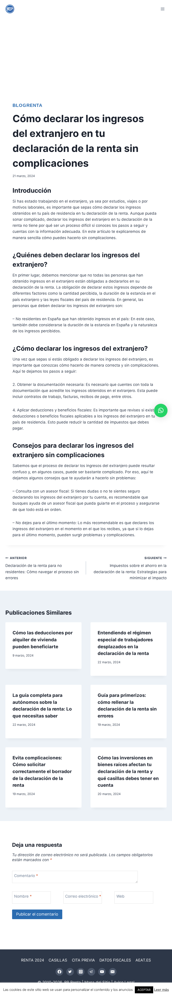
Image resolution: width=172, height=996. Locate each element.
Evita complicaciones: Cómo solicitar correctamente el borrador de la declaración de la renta (42, 771)
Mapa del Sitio (97, 982)
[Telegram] (91, 972)
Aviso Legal (124, 982)
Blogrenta (27, 105)
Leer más (161, 989)
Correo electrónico (83, 896)
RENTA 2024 (32, 960)
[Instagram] (80, 972)
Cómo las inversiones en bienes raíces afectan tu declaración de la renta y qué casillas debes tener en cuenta (128, 771)
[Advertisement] (86, 51)
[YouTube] (102, 972)
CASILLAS (58, 960)
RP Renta (72, 982)
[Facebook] (59, 972)
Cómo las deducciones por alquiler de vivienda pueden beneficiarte (43, 639)
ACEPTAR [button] (144, 990)
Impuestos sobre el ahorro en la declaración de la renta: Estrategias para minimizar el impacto (130, 568)
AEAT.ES (143, 960)
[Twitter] (70, 972)
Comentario (26, 875)
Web (120, 896)
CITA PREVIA (83, 960)
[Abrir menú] (162, 8)
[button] (161, 410)
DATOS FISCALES (115, 960)
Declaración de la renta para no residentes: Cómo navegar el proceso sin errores (42, 568)
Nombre (23, 896)
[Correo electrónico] (112, 972)
